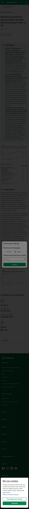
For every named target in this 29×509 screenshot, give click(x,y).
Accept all (15, 503)
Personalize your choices (14, 499)
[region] (14, 493)
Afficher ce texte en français (10, 494)
